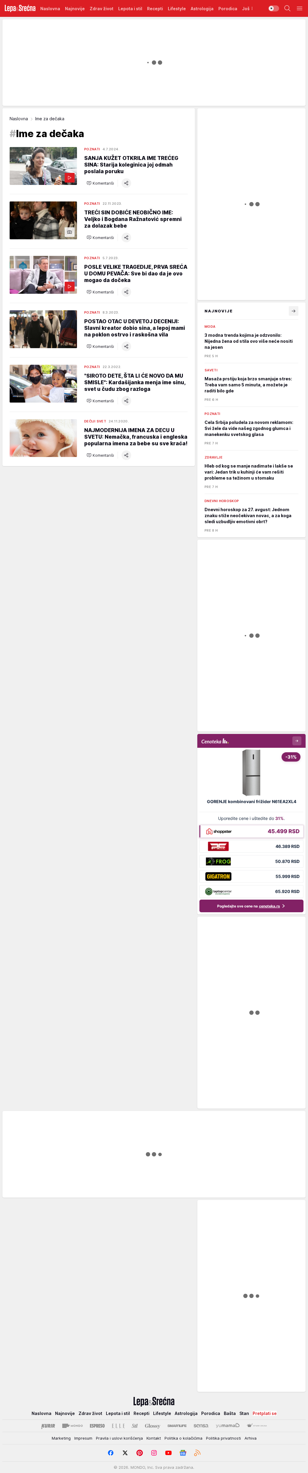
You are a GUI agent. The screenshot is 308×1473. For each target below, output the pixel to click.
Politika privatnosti (223, 1438)
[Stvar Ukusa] (257, 1425)
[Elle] (118, 1425)
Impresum (83, 1438)
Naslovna (19, 118)
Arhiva (251, 1438)
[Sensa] (201, 1425)
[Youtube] (168, 1453)
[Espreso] (97, 1425)
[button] (100, 183)
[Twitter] (125, 1453)
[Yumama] (228, 1425)
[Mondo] (72, 1425)
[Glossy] (152, 1425)
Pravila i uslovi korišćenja (119, 1438)
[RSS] (197, 1453)
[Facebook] (111, 1453)
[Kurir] (48, 1425)
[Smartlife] (177, 1425)
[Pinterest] (140, 1453)
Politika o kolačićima (183, 1438)
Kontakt (153, 1438)
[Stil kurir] (135, 1425)
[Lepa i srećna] (20, 8)
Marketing (61, 1438)
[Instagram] (154, 1453)
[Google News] (183, 1453)
